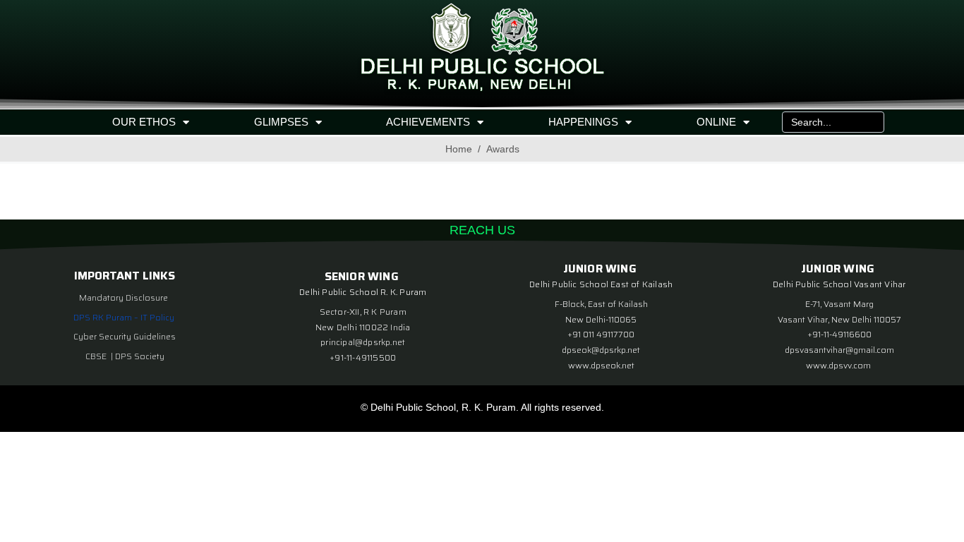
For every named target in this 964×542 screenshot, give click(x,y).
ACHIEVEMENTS (428, 122)
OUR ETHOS (144, 122)
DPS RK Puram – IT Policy (123, 317)
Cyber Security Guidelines (124, 336)
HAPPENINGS (583, 122)
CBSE (97, 356)
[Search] (870, 122)
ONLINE (716, 122)
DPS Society (139, 356)
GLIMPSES (281, 122)
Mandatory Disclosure (123, 297)
